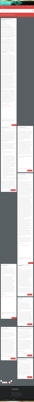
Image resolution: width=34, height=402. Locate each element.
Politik (31, 6)
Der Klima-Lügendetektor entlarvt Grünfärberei (7, 19)
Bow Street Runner (4, 354)
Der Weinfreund (20, 243)
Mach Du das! (20, 298)
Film (16, 6)
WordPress (13, 399)
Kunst (30, 367)
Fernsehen (13, 6)
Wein (29, 178)
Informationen (27, 6)
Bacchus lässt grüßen (21, 174)
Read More (29, 170)
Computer (10, 6)
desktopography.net (4, 294)
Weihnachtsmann (28, 346)
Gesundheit (23, 6)
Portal (22, 178)
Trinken (27, 178)
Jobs (25, 302)
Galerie (25, 363)
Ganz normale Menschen (22, 359)
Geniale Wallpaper (5, 265)
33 (6, 382)
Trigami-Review (20, 179)
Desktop (4, 269)
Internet (24, 302)
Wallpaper (12, 269)
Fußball (19, 6)
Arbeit (20, 302)
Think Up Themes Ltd (6, 399)
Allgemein (3, 6)
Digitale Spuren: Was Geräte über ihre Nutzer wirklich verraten (17, 395)
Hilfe (22, 302)
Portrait (30, 363)
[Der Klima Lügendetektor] (9, 111)
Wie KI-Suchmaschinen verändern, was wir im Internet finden (17, 393)
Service (20, 301)
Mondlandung (24, 269)
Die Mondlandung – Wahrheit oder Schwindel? (23, 265)
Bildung (6, 6)
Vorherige (1, 381)
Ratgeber (24, 178)
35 (9, 382)
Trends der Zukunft (24, 168)
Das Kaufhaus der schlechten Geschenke (25, 328)
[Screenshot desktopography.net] (9, 304)
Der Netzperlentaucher (11, 21)
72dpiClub (29, 168)
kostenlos (9, 269)
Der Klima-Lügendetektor (5, 104)
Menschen (27, 363)
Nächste (11, 381)
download (6, 269)
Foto (20, 363)
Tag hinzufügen (29, 269)
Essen (20, 178)
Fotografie (20, 362)
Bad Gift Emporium (20, 351)
